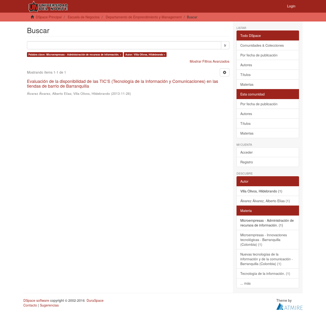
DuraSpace (95, 300)
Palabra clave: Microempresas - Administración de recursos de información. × (74, 54)
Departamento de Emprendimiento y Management (144, 17)
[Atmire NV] (289, 305)
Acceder (246, 152)
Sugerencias (49, 305)
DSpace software (36, 300)
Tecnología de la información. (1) (265, 273)
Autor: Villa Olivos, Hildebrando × (145, 54)
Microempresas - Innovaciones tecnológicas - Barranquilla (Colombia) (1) (263, 239)
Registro (246, 162)
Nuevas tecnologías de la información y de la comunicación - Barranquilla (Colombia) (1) (266, 259)
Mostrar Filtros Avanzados (209, 61)
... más (245, 283)
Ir (225, 45)
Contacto (30, 305)
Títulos (245, 74)
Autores (246, 64)
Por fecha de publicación (259, 55)
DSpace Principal (49, 17)
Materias (246, 84)
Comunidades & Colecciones (262, 45)
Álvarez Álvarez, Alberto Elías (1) (265, 200)
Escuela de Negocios (84, 17)
